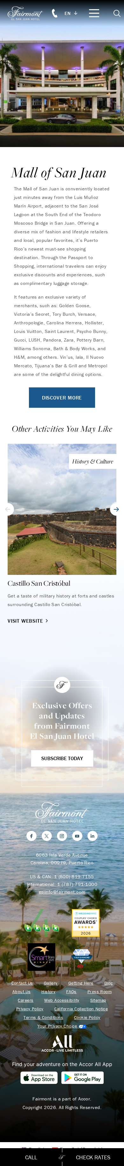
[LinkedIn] (92, 836)
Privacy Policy (30, 1009)
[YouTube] (77, 836)
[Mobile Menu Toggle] (94, 13)
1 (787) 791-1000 (77, 884)
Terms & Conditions (43, 1017)
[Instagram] (62, 836)
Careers (25, 1000)
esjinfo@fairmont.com (62, 892)
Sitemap (98, 1000)
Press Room (99, 991)
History (48, 991)
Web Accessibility (61, 1000)
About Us (21, 991)
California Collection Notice (81, 1009)
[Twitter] (47, 836)
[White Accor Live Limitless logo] (62, 1043)
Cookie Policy (87, 1017)
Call (31, 1157)
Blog (108, 983)
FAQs (71, 991)
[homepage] (29, 13)
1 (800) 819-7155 (74, 876)
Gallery (51, 983)
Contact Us (22, 983)
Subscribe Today (62, 758)
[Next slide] (116, 509)
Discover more (62, 397)
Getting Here (80, 983)
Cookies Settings (62, 1026)
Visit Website (25, 621)
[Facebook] (31, 836)
